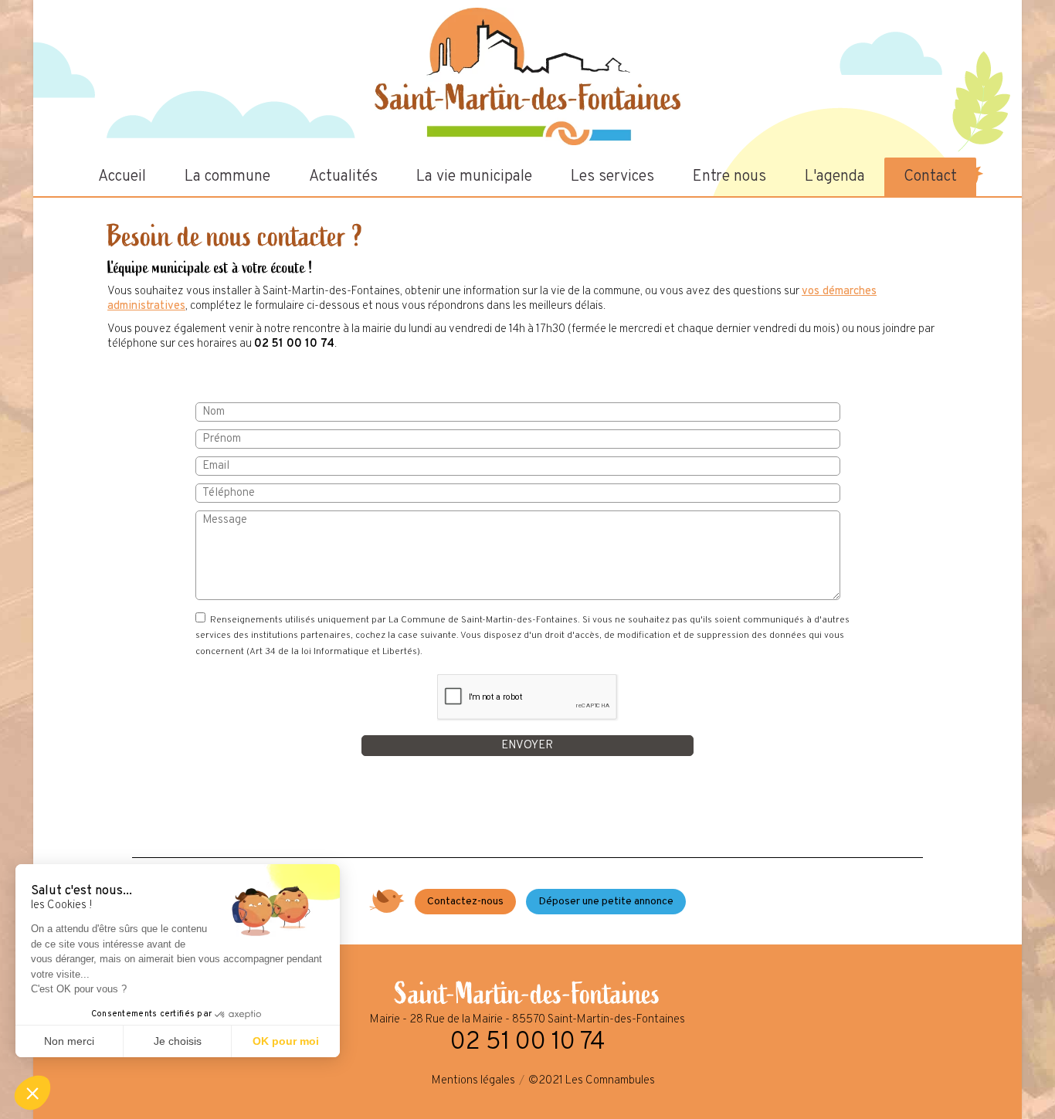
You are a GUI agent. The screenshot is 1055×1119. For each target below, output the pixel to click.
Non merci (69, 1041)
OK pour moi (286, 1041)
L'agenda (835, 177)
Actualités (343, 177)
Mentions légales (473, 1080)
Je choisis (178, 1041)
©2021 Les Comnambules (591, 1080)
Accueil (122, 177)
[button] (32, 1092)
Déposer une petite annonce (605, 901)
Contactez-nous (465, 901)
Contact (930, 177)
